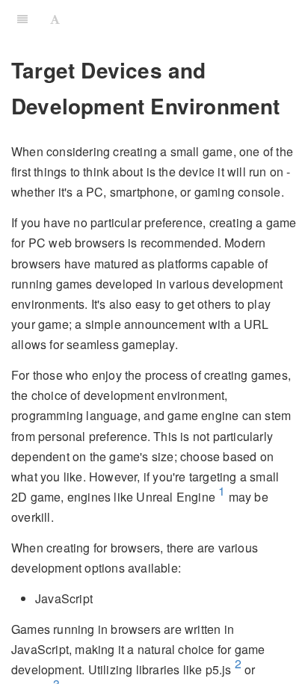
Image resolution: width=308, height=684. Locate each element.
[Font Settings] (55, 18)
